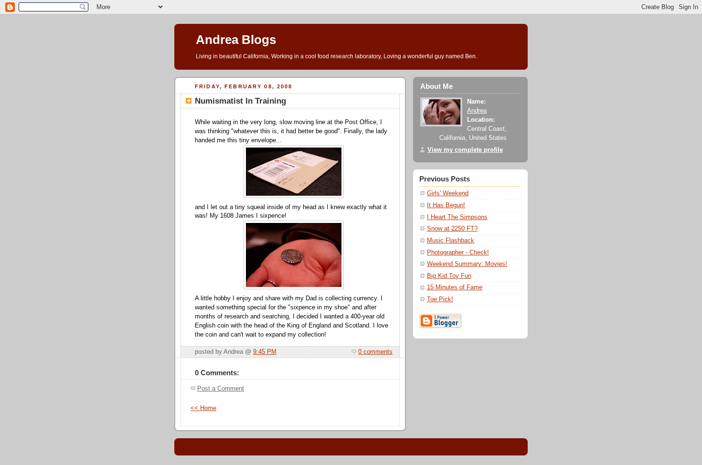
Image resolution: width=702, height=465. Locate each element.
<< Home (203, 408)
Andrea (477, 110)
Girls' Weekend (447, 193)
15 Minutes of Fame (454, 287)
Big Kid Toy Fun (449, 276)
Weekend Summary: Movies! (467, 264)
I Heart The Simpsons (457, 217)
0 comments (375, 352)
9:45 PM (265, 352)
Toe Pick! (440, 299)
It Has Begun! (446, 205)
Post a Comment (220, 388)
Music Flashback (450, 240)
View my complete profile (465, 150)
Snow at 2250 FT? (452, 228)
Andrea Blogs (236, 39)
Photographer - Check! (458, 252)
